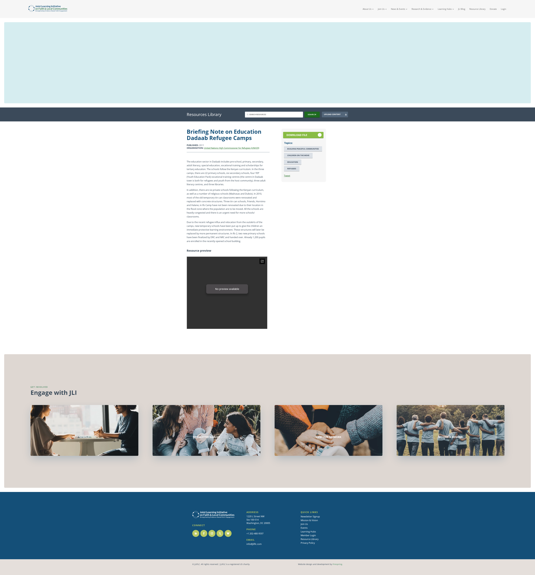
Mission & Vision (309, 520)
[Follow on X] (220, 533)
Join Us (304, 524)
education (292, 162)
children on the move (298, 155)
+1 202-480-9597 (254, 533)
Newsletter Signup (310, 516)
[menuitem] (368, 9)
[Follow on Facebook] (203, 533)
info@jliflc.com (254, 544)
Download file (296, 135)
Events (304, 527)
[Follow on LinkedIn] (195, 533)
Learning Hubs (308, 531)
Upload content (332, 114)
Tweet (287, 175)
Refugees (291, 168)
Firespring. (338, 564)
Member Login (308, 535)
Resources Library (204, 114)
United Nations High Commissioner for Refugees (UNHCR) (231, 148)
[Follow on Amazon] (228, 533)
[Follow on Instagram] (211, 533)
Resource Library (309, 539)
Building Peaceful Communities (303, 149)
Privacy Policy (308, 542)
